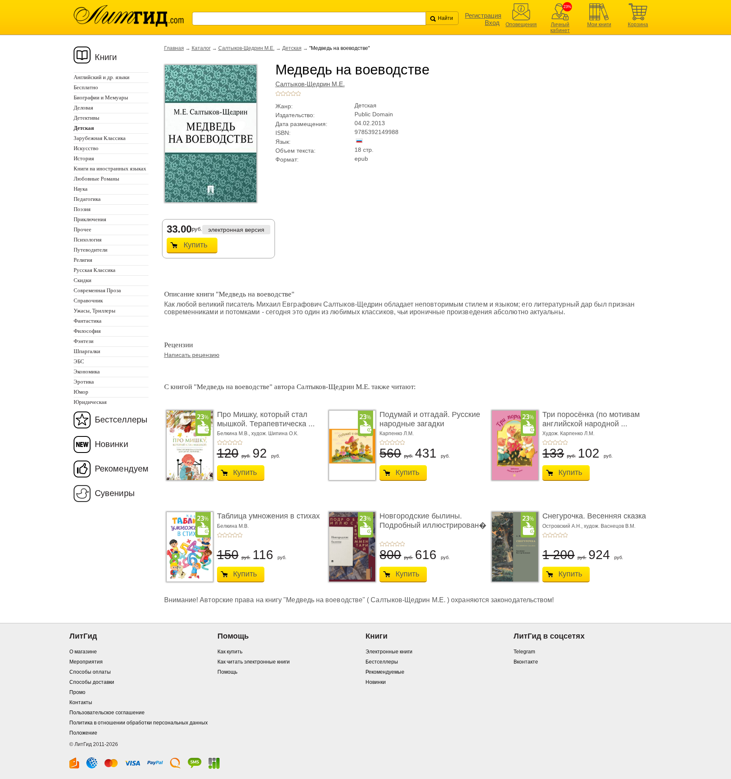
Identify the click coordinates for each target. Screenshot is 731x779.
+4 (293, 93)
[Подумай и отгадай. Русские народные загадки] (349, 445)
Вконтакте (526, 662)
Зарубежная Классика (100, 138)
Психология (88, 239)
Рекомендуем (121, 468)
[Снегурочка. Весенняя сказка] (512, 547)
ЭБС (79, 361)
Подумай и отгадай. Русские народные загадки (429, 419)
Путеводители (90, 250)
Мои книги (599, 24)
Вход (492, 22)
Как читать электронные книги (253, 662)
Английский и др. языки (101, 77)
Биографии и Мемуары (101, 97)
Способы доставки (91, 682)
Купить (195, 245)
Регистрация (483, 15)
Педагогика (87, 199)
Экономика (87, 371)
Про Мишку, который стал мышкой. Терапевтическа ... (266, 419)
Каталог (201, 48)
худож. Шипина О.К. (274, 433)
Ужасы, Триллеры (94, 310)
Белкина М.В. (233, 526)
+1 (277, 93)
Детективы (86, 118)
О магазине (83, 652)
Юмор (81, 392)
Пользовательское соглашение (107, 713)
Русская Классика (94, 270)
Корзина (638, 24)
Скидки (82, 280)
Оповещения (521, 24)
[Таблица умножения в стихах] (187, 547)
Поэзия (82, 209)
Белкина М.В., (234, 433)
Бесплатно (86, 87)
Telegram (524, 652)
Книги (106, 57)
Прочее (82, 229)
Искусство (86, 148)
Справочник (88, 300)
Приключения (90, 219)
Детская (292, 48)
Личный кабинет (560, 27)
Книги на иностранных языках (110, 168)
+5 (298, 93)
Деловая (83, 107)
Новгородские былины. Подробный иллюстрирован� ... (432, 525)
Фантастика (88, 321)
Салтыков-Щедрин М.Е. (246, 48)
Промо (77, 692)
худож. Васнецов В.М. (609, 526)
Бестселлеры (121, 419)
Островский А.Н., (563, 526)
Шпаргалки (87, 351)
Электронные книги (389, 652)
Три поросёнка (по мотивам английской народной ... (591, 419)
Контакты (80, 702)
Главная (174, 48)
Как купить (229, 652)
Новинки (111, 444)
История (84, 158)
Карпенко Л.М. (396, 433)
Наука (81, 189)
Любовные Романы (96, 179)
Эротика (84, 382)
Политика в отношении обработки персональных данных (138, 723)
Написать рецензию (192, 354)
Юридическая (90, 402)
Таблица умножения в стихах (268, 516)
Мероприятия (86, 662)
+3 (288, 93)
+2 (283, 93)
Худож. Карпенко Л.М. (568, 433)
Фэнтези (83, 341)
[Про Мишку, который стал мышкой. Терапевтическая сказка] (187, 445)
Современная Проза (97, 290)
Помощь (227, 672)
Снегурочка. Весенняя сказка (594, 516)
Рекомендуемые (385, 672)
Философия (87, 331)
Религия (83, 260)
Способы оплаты (90, 672)
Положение (83, 733)
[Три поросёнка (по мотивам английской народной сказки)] (512, 445)
